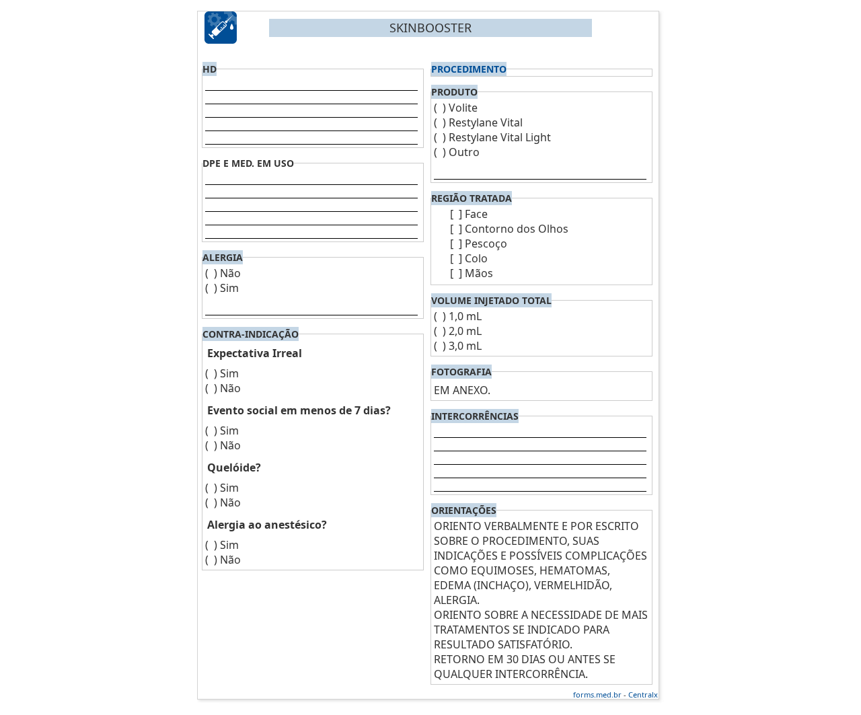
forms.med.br (597, 694)
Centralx (643, 694)
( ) (211, 273)
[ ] (456, 213)
